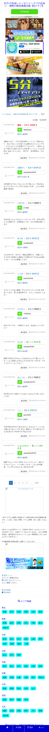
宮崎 (40, 711)
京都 (11, 677)
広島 (26, 688)
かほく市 (26, 177)
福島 (40, 612)
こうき (20, 273)
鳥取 (4, 688)
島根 (11, 688)
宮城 (19, 612)
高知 (26, 700)
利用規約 (7, 592)
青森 (4, 612)
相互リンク (7, 575)
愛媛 (19, 700)
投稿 (19, 727)
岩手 (11, 612)
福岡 (4, 711)
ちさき (20, 342)
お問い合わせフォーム (12, 580)
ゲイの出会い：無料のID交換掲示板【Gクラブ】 (20, 114)
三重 (26, 644)
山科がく (21, 167)
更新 (31, 727)
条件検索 (7, 590)
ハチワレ (21, 203)
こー (19, 410)
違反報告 (23, 158)
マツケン (21, 309)
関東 (4, 619)
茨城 (4, 623)
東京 (40, 623)
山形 (33, 612)
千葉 (33, 623)
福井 (26, 639)
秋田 (26, 612)
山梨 (33, 639)
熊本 (26, 711)
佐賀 (11, 711)
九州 (4, 706)
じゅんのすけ (23, 445)
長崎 (19, 711)
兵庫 (26, 677)
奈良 (33, 677)
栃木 (11, 623)
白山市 (25, 351)
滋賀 (4, 677)
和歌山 (41, 677)
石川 (19, 134)
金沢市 (25, 134)
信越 (4, 662)
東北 (4, 607)
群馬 (19, 623)
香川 (11, 700)
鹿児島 (5, 716)
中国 (4, 684)
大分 (33, 711)
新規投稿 (25, 12)
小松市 (25, 247)
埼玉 (26, 623)
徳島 (4, 700)
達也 (19, 125)
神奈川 (5, 628)
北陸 (4, 651)
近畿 (4, 673)
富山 (11, 639)
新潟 (4, 639)
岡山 (19, 688)
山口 (33, 688)
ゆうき (20, 238)
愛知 (19, 644)
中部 (4, 635)
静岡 (12, 644)
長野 (40, 639)
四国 (4, 695)
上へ (42, 727)
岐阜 (5, 644)
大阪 (19, 677)
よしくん (21, 377)
